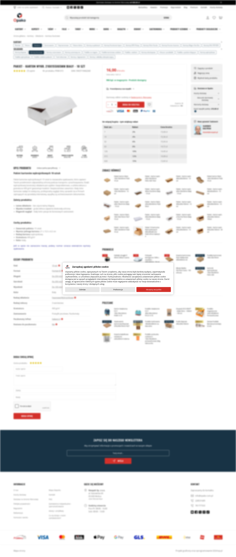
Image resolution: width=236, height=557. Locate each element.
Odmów (82, 289)
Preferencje (118, 289)
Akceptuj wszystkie (153, 289)
